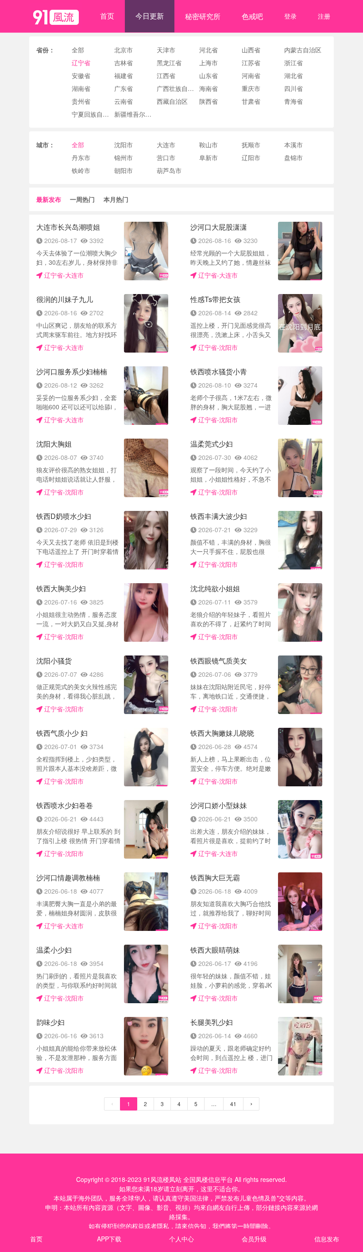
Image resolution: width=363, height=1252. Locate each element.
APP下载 (109, 1238)
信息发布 (326, 1238)
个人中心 (181, 1238)
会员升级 (254, 1238)
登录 (290, 16)
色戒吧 (252, 16)
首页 (107, 16)
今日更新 (149, 16)
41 (233, 1103)
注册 (324, 16)
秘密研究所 (202, 16)
